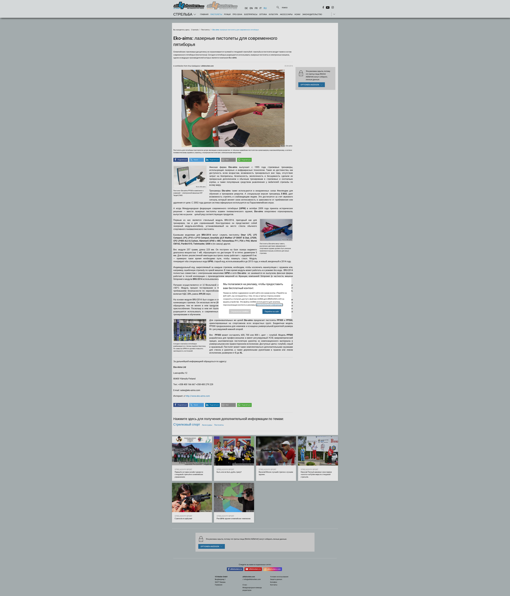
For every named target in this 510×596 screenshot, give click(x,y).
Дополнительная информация (269, 305)
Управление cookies (240, 311)
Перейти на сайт (272, 311)
